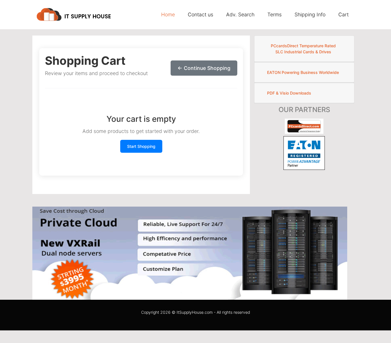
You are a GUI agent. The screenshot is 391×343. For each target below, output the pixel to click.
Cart (343, 14)
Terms (274, 14)
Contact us (200, 14)
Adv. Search (240, 14)
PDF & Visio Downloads (289, 93)
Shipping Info (310, 14)
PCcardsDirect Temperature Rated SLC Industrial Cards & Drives (303, 48)
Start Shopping (141, 146)
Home (168, 14)
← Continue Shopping (203, 68)
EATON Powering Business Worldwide (303, 72)
